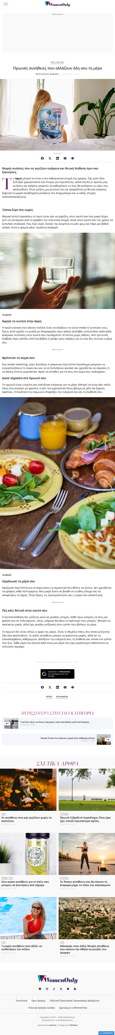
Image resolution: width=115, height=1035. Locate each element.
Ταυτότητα (21, 1000)
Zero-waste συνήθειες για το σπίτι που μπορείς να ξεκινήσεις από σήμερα (25, 883)
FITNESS (64, 813)
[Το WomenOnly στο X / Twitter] (61, 989)
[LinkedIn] (57, 158)
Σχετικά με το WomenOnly (73, 1007)
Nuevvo (52, 1025)
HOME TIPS (7, 878)
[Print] (72, 158)
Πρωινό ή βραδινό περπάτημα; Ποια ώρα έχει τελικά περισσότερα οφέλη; (85, 819)
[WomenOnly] (57, 4)
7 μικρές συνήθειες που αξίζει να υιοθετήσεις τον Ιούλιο (21, 947)
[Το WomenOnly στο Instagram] (47, 989)
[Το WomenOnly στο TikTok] (54, 989)
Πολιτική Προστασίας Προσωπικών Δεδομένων (74, 1000)
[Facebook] (42, 158)
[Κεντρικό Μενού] (5, 4)
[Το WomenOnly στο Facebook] (40, 989)
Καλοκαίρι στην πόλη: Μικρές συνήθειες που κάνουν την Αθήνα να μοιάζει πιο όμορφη (84, 949)
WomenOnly (57, 979)
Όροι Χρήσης (38, 1000)
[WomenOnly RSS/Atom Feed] (75, 989)
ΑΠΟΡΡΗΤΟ (108, 1033)
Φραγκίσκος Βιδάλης (47, 74)
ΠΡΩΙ (49, 696)
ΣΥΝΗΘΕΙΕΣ (63, 696)
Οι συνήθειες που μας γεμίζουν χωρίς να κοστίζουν (26, 819)
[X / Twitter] (49, 158)
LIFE (3, 813)
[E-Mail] (65, 158)
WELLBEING (57, 62)
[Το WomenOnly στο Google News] (68, 989)
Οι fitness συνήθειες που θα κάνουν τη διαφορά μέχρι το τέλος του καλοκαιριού (85, 883)
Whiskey (73, 1025)
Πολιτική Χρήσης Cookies (41, 1007)
